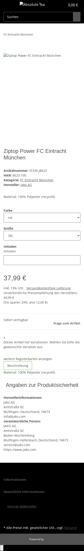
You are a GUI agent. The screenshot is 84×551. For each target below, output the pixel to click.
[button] (57, 4)
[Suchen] (76, 17)
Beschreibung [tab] (17, 365)
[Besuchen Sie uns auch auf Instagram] (7, 519)
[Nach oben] (2, 548)
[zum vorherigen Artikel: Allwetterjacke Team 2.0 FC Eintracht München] (36, 35)
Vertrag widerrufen (21, 506)
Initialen (10, 251)
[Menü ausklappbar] (9, 5)
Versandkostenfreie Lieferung (48, 288)
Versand (70, 528)
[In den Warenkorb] (7, 50)
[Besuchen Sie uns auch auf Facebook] (7, 514)
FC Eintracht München (37, 180)
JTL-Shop (49, 539)
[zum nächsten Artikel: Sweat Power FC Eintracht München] (44, 35)
